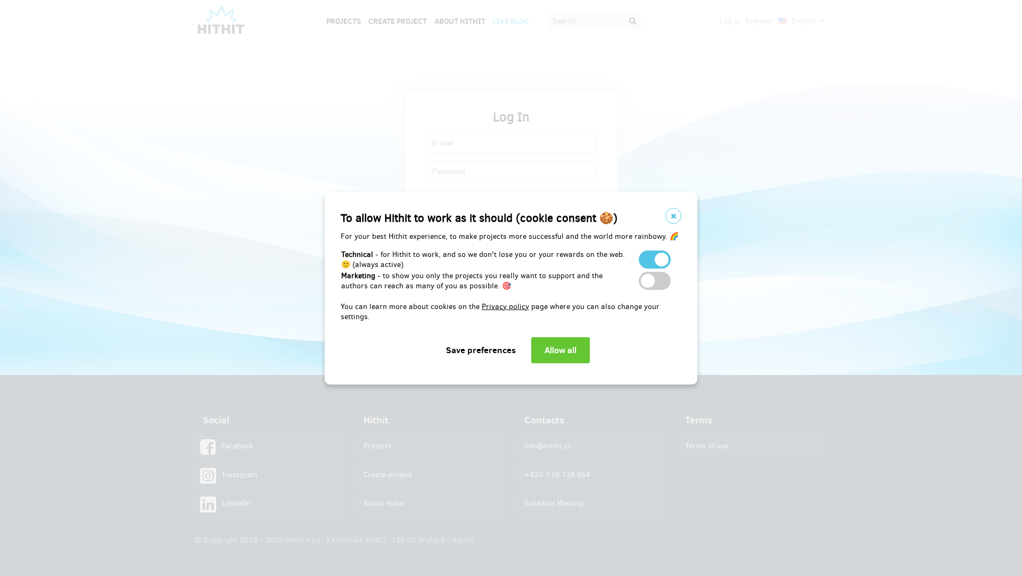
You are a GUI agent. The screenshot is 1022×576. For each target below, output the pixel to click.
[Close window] (673, 216)
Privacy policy (505, 307)
